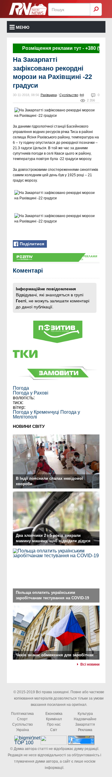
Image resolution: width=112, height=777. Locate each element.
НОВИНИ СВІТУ (29, 426)
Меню (22, 27)
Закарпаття (85, 724)
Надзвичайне (85, 719)
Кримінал (54, 719)
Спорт (22, 719)
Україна (22, 730)
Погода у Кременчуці (36, 412)
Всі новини (89, 664)
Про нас (54, 724)
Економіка (53, 714)
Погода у (30, 392)
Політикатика (22, 714)
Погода (21, 388)
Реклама (85, 730)
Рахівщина (49, 95)
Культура (85, 714)
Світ (53, 730)
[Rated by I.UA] (54, 743)
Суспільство (68, 95)
